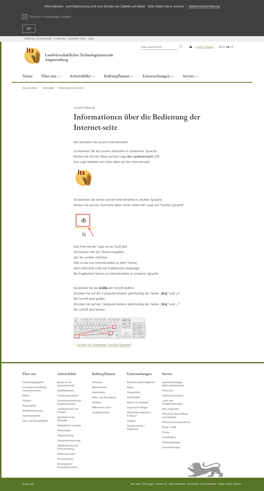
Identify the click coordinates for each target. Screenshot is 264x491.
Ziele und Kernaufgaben (35, 420)
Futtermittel (133, 397)
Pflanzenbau (64, 430)
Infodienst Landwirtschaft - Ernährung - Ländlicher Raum (55, 38)
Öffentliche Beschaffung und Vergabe (175, 415)
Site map (135, 483)
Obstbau (96, 402)
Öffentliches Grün (101, 407)
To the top (27, 484)
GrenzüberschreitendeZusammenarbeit (69, 402)
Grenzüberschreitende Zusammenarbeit (34, 389)
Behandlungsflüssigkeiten (141, 382)
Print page (147, 483)
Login (91, 38)
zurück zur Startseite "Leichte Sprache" (104, 345)
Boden (130, 387)
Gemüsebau (98, 392)
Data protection (177, 483)
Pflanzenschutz (65, 435)
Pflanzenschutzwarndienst (176, 422)
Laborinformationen (172, 395)
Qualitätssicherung (32, 410)
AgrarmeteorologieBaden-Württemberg (173, 384)
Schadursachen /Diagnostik (136, 427)
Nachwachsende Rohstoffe (66, 418)
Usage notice (225, 483)
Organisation (29, 405)
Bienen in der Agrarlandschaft (66, 384)
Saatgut (131, 420)
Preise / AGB (169, 427)
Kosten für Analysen (138, 402)
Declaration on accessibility (201, 483)
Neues (25, 395)
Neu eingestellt (170, 408)
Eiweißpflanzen (65, 390)
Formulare (167, 390)
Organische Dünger (137, 407)
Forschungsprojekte (33, 382)
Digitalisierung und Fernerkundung (67, 447)
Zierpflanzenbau (101, 412)
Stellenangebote (31, 415)
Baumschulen (99, 387)
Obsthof (26, 400)
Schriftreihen (169, 437)
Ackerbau (97, 382)
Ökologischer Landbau (69, 425)
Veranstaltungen (171, 447)
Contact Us (161, 483)
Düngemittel (134, 392)
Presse (165, 432)
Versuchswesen (65, 458)
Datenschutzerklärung (204, 6)
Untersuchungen (66, 453)
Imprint (237, 483)
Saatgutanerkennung (68, 440)
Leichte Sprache (205, 47)
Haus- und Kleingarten (104, 397)
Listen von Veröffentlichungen (172, 402)
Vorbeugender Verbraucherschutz (67, 465)
